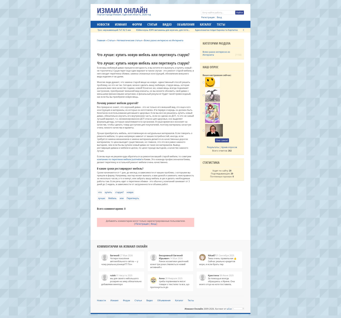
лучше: (101, 198)
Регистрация (208, 17)
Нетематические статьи (129, 40)
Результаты (213, 147)
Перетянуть (133, 198)
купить (108, 192)
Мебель (112, 198)
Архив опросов (229, 147)
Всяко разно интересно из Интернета (163, 40)
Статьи (111, 40)
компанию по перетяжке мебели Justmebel (119, 159)
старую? (119, 192)
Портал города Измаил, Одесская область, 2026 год (124, 14)
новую (130, 192)
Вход (219, 17)
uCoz (229, 308)
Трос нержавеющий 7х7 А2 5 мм (105, 30)
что (100, 192)
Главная (101, 40)
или (122, 198)
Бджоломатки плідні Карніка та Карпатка (208, 30)
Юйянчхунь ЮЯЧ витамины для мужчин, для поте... (154, 30)
